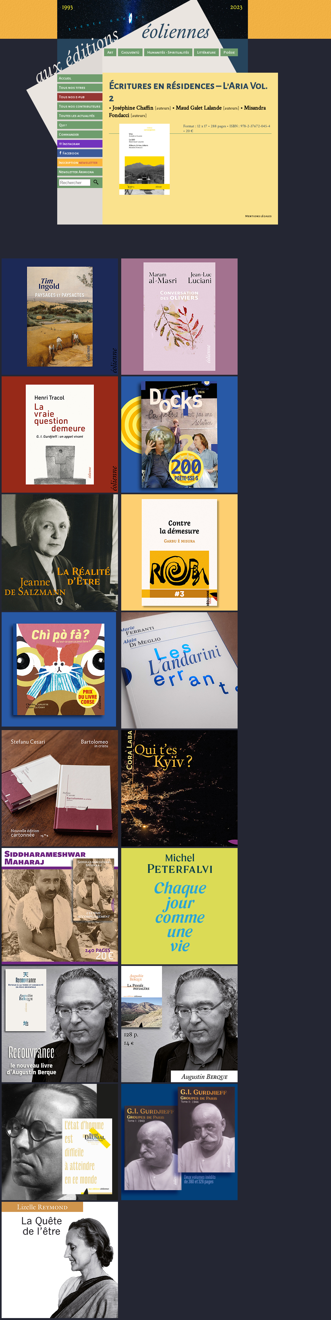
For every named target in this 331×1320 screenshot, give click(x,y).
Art (110, 52)
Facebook (71, 153)
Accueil (65, 78)
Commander (69, 134)
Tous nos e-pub (72, 97)
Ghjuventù (130, 52)
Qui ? (63, 125)
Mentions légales (258, 216)
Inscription (78, 162)
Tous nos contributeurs (80, 106)
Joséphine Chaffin (133, 107)
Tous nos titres (72, 87)
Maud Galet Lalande (199, 107)
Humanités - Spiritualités (168, 52)
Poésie (229, 52)
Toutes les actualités (77, 116)
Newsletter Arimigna (76, 172)
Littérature (206, 52)
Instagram (71, 144)
